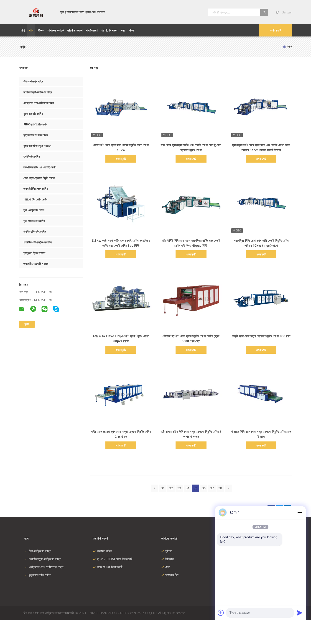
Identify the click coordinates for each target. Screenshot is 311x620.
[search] (264, 12)
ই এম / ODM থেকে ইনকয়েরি (114, 559)
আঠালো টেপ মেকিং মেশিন (35, 199)
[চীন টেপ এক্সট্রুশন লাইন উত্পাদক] (36, 12)
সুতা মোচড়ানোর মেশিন (34, 221)
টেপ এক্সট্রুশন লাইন (33, 81)
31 (163, 488)
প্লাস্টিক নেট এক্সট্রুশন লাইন (37, 242)
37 (212, 488)
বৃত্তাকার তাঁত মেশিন (33, 114)
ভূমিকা (168, 551)
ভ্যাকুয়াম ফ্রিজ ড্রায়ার (34, 253)
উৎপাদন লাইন (104, 551)
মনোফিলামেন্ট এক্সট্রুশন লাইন (37, 92)
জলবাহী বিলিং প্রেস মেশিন (35, 189)
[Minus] (299, 512)
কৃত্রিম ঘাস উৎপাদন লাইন (35, 135)
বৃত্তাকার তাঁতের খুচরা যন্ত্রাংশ (37, 146)
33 (179, 488)
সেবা (167, 567)
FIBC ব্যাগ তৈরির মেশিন (35, 124)
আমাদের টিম (171, 575)
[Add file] (221, 613)
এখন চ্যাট (275, 30)
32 (171, 488)
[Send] (299, 613)
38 (220, 488)
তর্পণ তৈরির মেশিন (31, 156)
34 (187, 488)
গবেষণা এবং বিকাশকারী (109, 567)
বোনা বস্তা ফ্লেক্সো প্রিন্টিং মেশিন (39, 178)
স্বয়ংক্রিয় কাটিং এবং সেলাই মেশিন (39, 167)
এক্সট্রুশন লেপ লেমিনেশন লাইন (38, 103)
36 (204, 488)
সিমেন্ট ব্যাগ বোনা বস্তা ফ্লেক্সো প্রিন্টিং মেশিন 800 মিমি (261, 336)
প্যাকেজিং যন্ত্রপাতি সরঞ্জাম (35, 264)
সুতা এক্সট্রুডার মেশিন (33, 210)
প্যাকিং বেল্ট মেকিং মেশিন (34, 231)
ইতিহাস (169, 559)
